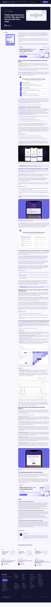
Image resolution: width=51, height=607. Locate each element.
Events (23, 575)
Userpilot (19, 195)
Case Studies (32, 580)
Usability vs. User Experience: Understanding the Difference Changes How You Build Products (42, 561)
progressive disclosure (23, 274)
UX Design (39, 577)
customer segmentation (25, 421)
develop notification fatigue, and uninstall (39, 178)
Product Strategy (40, 579)
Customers (12, 2)
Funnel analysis (26, 338)
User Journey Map (40, 585)
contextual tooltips (43, 433)
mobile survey (44, 403)
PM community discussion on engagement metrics (26, 324)
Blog (30, 575)
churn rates (23, 513)
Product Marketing (40, 582)
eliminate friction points (34, 479)
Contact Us (23, 578)
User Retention (40, 581)
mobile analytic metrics (23, 322)
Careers (23, 576)
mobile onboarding (23, 108)
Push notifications (21, 170)
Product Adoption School (33, 576)
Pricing (19, 1)
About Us (23, 579)
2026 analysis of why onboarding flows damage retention (27, 116)
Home (5, 11)
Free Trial (25, 1)
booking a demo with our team (38, 481)
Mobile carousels (37, 141)
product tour (45, 138)
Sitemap (31, 581)
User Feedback (16, 577)
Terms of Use (3, 597)
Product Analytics (16, 575)
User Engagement (16, 576)
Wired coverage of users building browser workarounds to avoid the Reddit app (32, 297)
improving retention (42, 192)
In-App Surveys (40, 575)
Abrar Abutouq (9, 25)
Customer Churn (40, 580)
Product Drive (32, 577)
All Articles (42, 596)
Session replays (21, 373)
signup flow (23, 110)
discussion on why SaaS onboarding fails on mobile (30, 129)
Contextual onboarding (22, 426)
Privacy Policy (7, 597)
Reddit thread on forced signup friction (25, 112)
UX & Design (11, 11)
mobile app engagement (23, 102)
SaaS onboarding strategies (38, 123)
